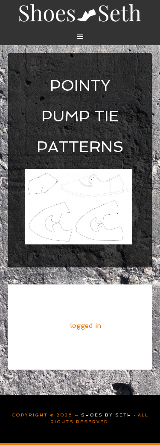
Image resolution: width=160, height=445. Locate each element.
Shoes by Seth (80, 13)
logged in (85, 326)
